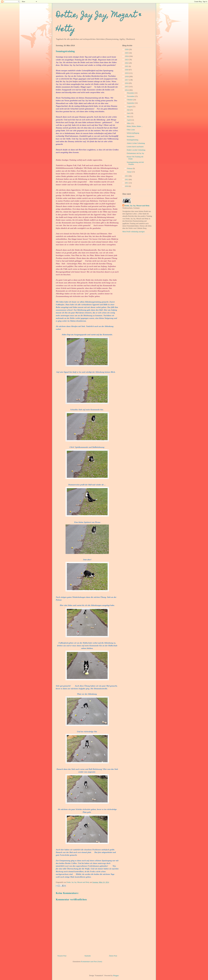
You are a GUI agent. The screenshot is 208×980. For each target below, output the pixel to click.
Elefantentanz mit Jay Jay (135, 153)
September (131, 103)
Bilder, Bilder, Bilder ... (135, 126)
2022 (127, 63)
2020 (127, 70)
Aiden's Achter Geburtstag (136, 143)
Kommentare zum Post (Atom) (91, 961)
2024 (127, 56)
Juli (128, 110)
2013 (127, 176)
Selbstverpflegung (133, 133)
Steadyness (130, 136)
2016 (127, 83)
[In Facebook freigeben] (63, 886)
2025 (127, 53)
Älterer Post (113, 956)
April (129, 120)
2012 (127, 179)
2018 (127, 76)
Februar (130, 168)
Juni (128, 113)
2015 (127, 87)
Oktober (130, 100)
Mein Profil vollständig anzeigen (133, 232)
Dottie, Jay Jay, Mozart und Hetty (137, 206)
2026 (127, 49)
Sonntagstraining (132, 140)
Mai (128, 117)
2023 (127, 60)
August (129, 106)
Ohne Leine (131, 130)
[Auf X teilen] (61, 886)
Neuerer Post (61, 956)
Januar (129, 172)
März (129, 123)
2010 (127, 186)
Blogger (116, 975)
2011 (127, 183)
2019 (127, 73)
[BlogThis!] (59, 886)
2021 (127, 66)
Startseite (87, 956)
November (131, 96)
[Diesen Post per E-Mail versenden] (57, 886)
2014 (127, 90)
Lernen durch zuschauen (135, 147)
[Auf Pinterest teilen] (65, 886)
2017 (127, 80)
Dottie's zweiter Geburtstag (136, 150)
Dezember (131, 93)
